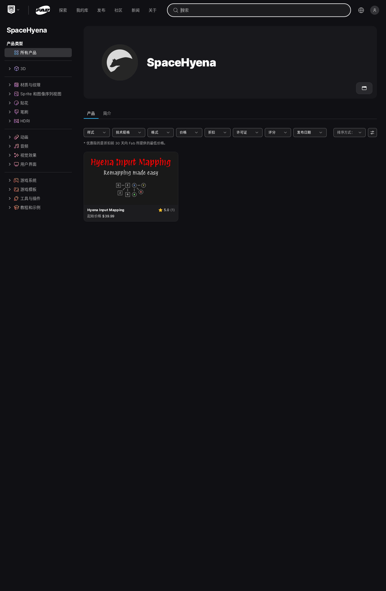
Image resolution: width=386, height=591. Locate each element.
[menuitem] (63, 10)
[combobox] (263, 10)
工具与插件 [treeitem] (30, 198)
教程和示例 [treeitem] (30, 207)
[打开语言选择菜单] (361, 10)
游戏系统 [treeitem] (28, 180)
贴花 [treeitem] (24, 102)
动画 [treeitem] (24, 137)
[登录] (374, 10)
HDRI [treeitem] (25, 120)
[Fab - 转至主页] (43, 10)
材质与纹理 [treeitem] (30, 84)
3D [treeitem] (23, 68)
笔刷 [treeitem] (24, 111)
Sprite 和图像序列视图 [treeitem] (40, 93)
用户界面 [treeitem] (28, 164)
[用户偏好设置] (372, 132)
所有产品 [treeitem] (28, 52)
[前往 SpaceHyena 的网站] (364, 88)
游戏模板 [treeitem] (28, 189)
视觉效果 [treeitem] (28, 155)
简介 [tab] (107, 113)
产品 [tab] (91, 113)
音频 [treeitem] (24, 146)
